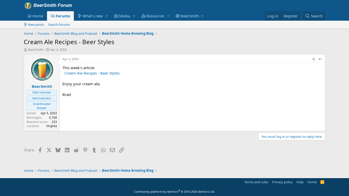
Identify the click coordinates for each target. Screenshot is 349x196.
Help (300, 182)
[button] (106, 16)
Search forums (59, 24)
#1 (320, 59)
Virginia (51, 126)
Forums (63, 15)
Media (124, 15)
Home (37, 15)
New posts (36, 24)
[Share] (313, 59)
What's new (93, 15)
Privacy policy (282, 182)
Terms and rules (256, 182)
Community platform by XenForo (174, 191)
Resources (155, 15)
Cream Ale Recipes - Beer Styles (92, 73)
